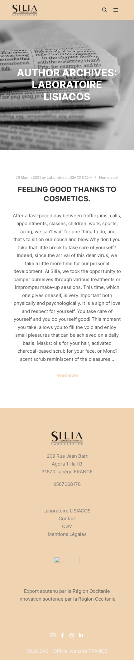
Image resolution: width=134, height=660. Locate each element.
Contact (67, 518)
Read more (67, 375)
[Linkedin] (81, 635)
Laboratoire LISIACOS (67, 511)
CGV (67, 526)
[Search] (104, 10)
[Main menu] (116, 10)
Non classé (108, 177)
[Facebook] (62, 635)
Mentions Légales (67, 534)
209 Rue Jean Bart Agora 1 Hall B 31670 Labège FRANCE (67, 464)
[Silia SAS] (24, 10)
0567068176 (67, 484)
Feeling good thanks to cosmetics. (67, 194)
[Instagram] (72, 635)
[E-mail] (53, 635)
